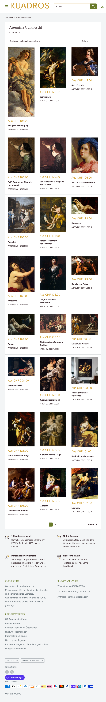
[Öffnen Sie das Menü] (6, 6)
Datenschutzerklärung (16, 636)
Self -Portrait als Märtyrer (83, 182)
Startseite (9, 17)
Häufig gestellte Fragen (16, 619)
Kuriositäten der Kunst (15, 648)
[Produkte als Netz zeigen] (91, 41)
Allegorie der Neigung (18, 125)
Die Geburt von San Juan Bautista (51, 343)
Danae (11, 344)
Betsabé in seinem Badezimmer (48, 242)
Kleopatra (76, 223)
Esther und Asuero (80, 344)
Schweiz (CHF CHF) (30, 660)
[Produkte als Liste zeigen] (95, 41)
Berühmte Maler (13, 623)
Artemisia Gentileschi (24, 17)
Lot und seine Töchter (18, 510)
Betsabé (12, 242)
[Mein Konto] (102, 6)
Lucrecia (44, 506)
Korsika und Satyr (79, 284)
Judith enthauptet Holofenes (79, 394)
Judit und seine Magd (50, 400)
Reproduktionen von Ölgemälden (21, 627)
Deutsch (10, 660)
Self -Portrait (77, 85)
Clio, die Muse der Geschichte (48, 301)
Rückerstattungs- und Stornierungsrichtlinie (26, 644)
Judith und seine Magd (18, 455)
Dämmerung (45, 97)
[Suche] (93, 6)
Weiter (91, 524)
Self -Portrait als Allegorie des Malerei (20, 183)
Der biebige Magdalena (82, 456)
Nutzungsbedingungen (16, 631)
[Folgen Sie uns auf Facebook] (7, 672)
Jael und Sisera (15, 385)
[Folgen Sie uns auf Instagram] (12, 672)
